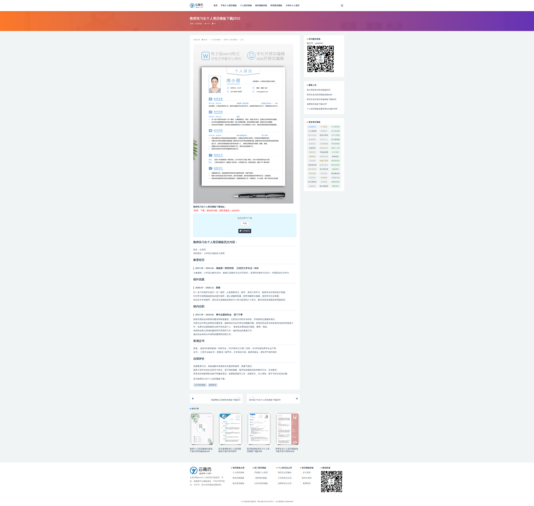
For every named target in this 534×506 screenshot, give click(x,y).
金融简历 (312, 186)
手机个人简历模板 (229, 6)
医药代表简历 (324, 135)
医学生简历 (312, 135)
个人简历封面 (335, 127)
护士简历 (335, 152)
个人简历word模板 (323, 127)
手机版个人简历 (261, 473)
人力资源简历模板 (312, 131)
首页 (215, 6)
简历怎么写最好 (284, 473)
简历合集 (312, 173)
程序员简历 (312, 169)
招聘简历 (312, 156)
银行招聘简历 (324, 186)
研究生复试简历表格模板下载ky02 (321, 99)
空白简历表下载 (324, 169)
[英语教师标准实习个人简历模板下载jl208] (259, 429)
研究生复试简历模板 (324, 165)
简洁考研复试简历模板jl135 (318, 90)
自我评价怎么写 (284, 483)
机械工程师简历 (324, 161)
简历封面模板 (238, 478)
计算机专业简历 (335, 178)
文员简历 (312, 161)
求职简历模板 (276, 6)
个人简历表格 (246, 6)
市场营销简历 (335, 144)
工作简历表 (324, 144)
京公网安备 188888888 (284, 501)
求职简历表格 (312, 165)
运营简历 (324, 182)
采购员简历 (335, 182)
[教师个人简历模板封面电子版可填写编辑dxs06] (202, 429)
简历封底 (324, 173)
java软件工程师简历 (312, 127)
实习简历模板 (200, 385)
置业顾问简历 (335, 174)
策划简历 (335, 169)
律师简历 (312, 152)
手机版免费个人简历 (324, 152)
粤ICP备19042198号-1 (265, 501)
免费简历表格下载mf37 (317, 104)
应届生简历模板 (324, 148)
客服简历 (312, 144)
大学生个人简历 (292, 6)
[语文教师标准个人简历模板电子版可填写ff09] (230, 429)
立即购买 (246, 231)
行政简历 (324, 177)
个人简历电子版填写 (248, 501)
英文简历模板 (238, 483)
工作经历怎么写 (284, 478)
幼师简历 (312, 148)
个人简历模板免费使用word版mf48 (322, 109)
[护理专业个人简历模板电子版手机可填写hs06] (287, 429)
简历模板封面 (261, 6)
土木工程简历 (335, 135)
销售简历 (335, 186)
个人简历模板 (216, 39)
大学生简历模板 (261, 483)
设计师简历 (312, 182)
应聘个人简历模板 (196, 23)
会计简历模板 (335, 131)
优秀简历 (324, 131)
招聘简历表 (324, 156)
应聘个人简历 (335, 148)
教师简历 (212, 385)
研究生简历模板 (335, 165)
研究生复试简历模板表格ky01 (319, 95)
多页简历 (312, 139)
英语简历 (312, 177)
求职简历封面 (335, 161)
